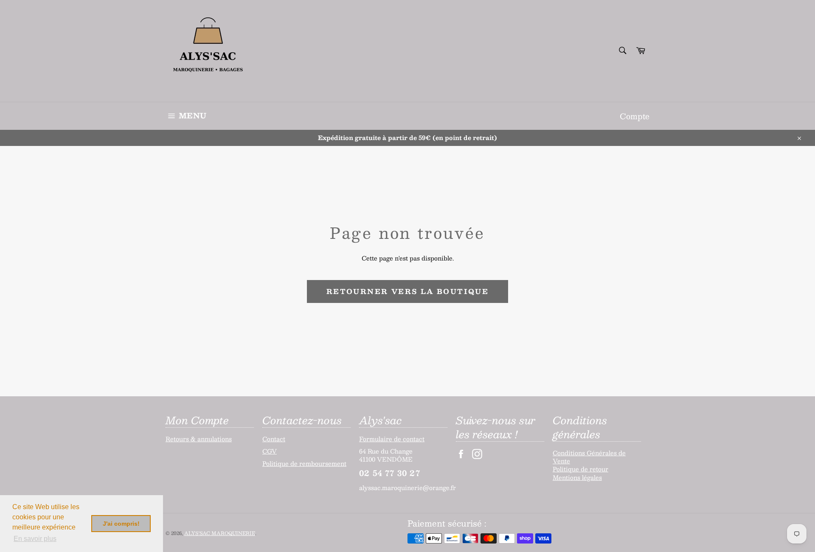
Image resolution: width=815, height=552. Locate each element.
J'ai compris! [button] (121, 523)
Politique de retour (580, 469)
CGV (269, 451)
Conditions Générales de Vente (589, 457)
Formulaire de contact (391, 439)
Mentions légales (577, 477)
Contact (273, 439)
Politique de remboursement (304, 463)
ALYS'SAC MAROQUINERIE (219, 533)
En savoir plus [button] (35, 538)
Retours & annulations (199, 439)
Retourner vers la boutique (407, 291)
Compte (634, 116)
